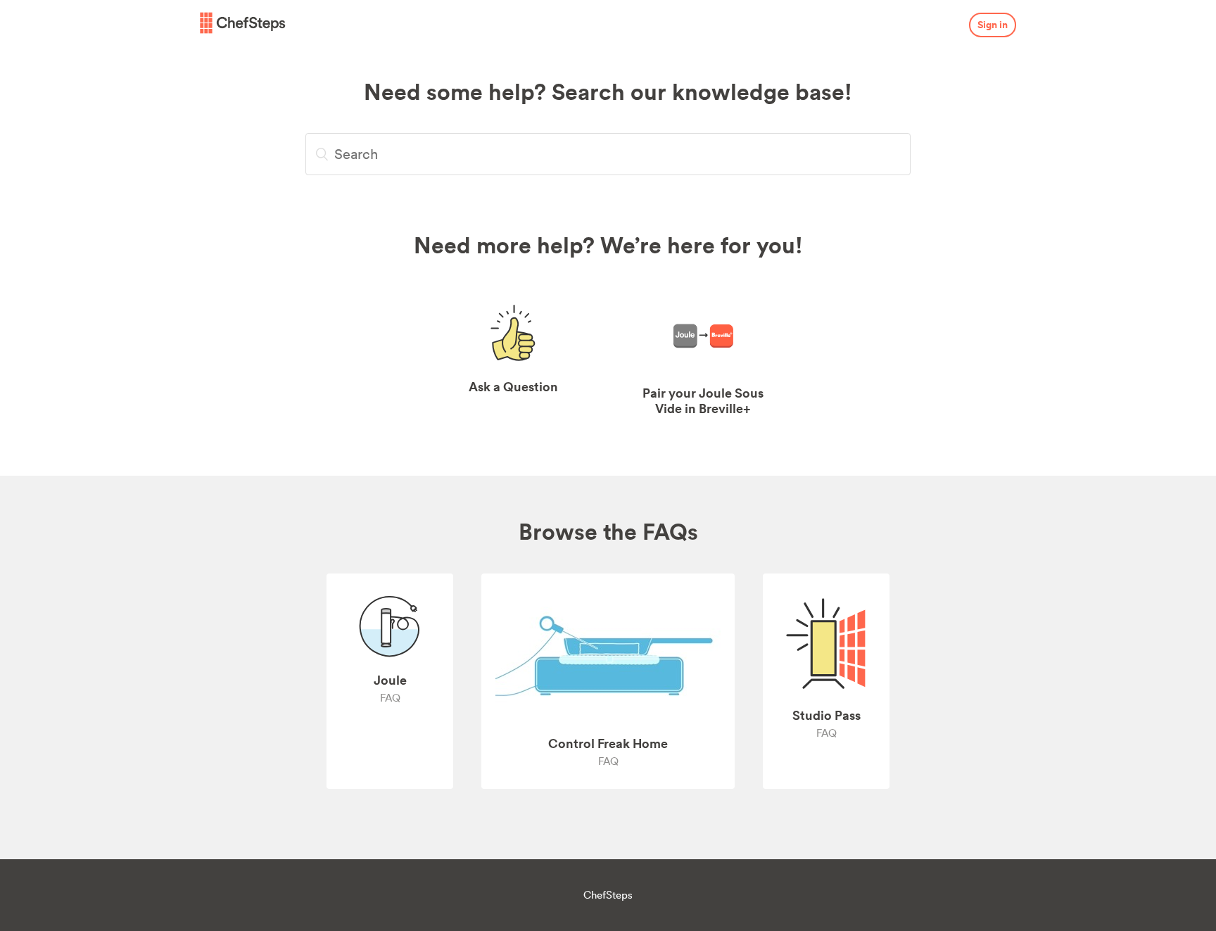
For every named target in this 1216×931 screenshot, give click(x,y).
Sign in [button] (992, 25)
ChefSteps (608, 894)
